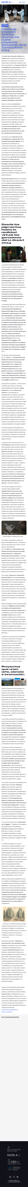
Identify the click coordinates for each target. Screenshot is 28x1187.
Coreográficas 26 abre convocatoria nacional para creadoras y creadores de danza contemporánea (12, 1032)
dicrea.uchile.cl (6, 1012)
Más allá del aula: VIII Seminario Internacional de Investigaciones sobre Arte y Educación (13, 1052)
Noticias (5, 25)
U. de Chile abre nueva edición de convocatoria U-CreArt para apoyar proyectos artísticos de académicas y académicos (13, 1133)
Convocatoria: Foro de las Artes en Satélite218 (14, 1114)
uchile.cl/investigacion (9, 1009)
